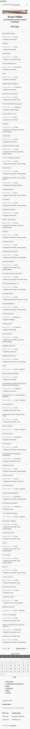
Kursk (4, 73)
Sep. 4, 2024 (6, 77)
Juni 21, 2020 (6, 506)
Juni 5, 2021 (5, 317)
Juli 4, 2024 (5, 117)
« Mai (14, 677)
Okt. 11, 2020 (6, 468)
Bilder (8, 686)
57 (8, 648)
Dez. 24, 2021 (6, 255)
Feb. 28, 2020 (6, 600)
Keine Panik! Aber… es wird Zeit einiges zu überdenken (14, 395)
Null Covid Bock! (7, 334)
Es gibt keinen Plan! (7, 404)
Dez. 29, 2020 (6, 400)
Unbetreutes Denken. (8, 241)
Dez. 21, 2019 (6, 629)
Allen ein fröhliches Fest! (9, 63)
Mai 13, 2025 (6, 47)
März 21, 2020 (6, 580)
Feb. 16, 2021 (6, 369)
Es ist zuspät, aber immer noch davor (12, 273)
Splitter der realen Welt (8, 607)
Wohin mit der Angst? (8, 465)
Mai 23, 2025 (6, 37)
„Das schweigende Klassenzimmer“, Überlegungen (12, 454)
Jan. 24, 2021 (6, 388)
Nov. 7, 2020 (6, 447)
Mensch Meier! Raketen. (8, 33)
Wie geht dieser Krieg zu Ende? (10, 146)
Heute (19, 59)
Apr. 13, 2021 (6, 337)
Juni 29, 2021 (6, 297)
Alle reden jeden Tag (7, 313)
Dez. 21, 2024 (6, 67)
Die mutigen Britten (7, 293)
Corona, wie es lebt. (7, 577)
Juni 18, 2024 (6, 127)
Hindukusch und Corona (8, 356)
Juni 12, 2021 (6, 307)
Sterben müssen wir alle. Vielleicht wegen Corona (13, 415)
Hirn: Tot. (5, 567)
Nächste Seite (22, 648)
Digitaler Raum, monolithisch (10, 83)
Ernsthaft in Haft (6, 168)
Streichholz (18, 67)
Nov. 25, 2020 (6, 429)
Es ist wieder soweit (7, 485)
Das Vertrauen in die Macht (9, 503)
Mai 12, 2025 (6, 57)
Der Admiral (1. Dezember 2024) (11, 636)
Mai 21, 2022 (6, 193)
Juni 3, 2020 (5, 524)
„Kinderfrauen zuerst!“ (8, 597)
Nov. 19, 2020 (6, 437)
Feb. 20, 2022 (6, 235)
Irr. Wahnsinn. (6, 199)
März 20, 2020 (6, 590)
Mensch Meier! (6, 53)
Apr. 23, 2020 (6, 558)
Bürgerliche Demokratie (8, 345)
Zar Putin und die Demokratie (10, 493)
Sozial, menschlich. (7, 426)
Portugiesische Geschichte (15, 684)
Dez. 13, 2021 (6, 265)
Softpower (5, 43)
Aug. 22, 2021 (6, 277)
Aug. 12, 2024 (6, 87)
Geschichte (20, 151)
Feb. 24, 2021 (6, 359)
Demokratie (13, 49)
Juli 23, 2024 (6, 107)
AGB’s (7, 690)
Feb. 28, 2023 (6, 149)
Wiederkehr (5, 124)
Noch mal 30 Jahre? (7, 475)
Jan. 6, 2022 (6, 245)
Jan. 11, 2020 (6, 618)
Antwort (4, 543)
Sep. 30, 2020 (6, 478)
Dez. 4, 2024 (6, 639)
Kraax (16, 37)
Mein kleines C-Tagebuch (9, 521)
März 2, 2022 (6, 223)
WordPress (13, 725)
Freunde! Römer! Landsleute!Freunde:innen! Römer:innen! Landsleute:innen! (14, 384)
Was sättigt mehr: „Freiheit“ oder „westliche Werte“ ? (13, 178)
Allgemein (6, 39)
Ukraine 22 (5, 231)
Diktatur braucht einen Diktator (10, 373)
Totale (4, 366)
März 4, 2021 (6, 349)
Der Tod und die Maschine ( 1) (10, 283)
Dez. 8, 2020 (6, 407)
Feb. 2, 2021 (5, 377)
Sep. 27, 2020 (6, 489)
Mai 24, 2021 (6, 327)
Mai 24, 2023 (6, 139)
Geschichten (13, 39)
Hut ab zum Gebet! (7, 433)
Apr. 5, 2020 (5, 570)
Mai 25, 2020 (6, 536)
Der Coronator (6, 555)
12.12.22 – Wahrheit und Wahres (11, 158)
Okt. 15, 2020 (6, 458)
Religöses (19, 185)
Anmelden (3, 1)
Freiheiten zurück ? (7, 323)
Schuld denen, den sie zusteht (10, 251)
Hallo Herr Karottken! (8, 261)
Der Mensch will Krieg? (8, 209)
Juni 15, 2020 (6, 516)
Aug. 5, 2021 (6, 287)
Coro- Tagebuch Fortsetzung (10, 513)
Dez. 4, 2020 (6, 419)
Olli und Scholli (14, 120)
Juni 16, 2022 (6, 183)
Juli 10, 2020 (6, 496)
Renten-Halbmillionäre (8, 303)
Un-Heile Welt (6, 136)
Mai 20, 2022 (6, 203)
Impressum (9, 688)
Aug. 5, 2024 (6, 97)
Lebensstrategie (14, 109)
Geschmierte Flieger (7, 189)
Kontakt (8, 693)
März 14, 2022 (6, 213)
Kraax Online (16, 5)
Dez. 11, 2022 (6, 171)
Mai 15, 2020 (6, 546)
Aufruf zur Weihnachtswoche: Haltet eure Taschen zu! (13, 625)
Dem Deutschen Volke (8, 533)
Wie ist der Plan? (6, 443)
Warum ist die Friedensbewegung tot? (12, 104)
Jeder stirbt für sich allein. (9, 587)
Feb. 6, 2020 (6, 610)
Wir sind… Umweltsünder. (9, 614)
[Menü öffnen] (27, 5)
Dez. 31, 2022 (6, 161)
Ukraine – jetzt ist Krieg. (8, 219)
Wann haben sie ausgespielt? (9, 93)
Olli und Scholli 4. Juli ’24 (9, 114)
